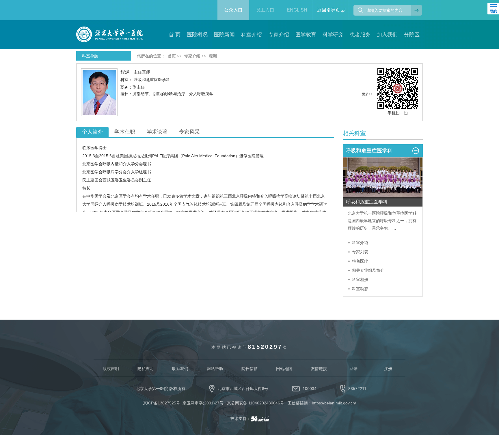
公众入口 (233, 9)
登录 (353, 368)
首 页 (174, 35)
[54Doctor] (260, 418)
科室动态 (360, 288)
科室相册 (360, 279)
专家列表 (360, 252)
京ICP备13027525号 (161, 403)
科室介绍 (360, 242)
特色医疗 (360, 261)
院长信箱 (249, 368)
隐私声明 (145, 368)
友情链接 (319, 368)
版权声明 (111, 368)
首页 (172, 56)
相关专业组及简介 (368, 270)
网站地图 (284, 368)
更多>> (367, 94)
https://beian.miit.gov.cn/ (334, 403)
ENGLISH (297, 9)
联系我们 (180, 368)
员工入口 (265, 9)
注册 (388, 368)
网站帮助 (215, 368)
